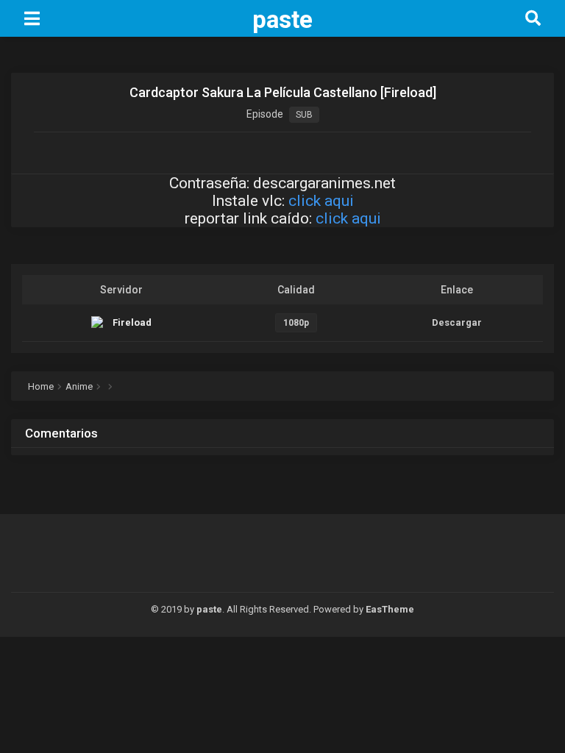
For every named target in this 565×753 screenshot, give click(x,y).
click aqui (321, 201)
